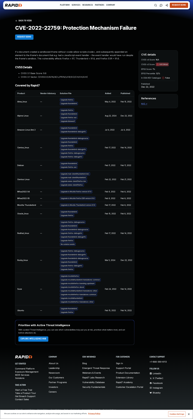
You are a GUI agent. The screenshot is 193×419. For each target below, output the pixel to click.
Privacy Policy (94, 414)
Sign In (119, 363)
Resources (87, 5)
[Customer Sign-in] (166, 5)
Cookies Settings (177, 414)
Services (76, 5)
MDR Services (22, 375)
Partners (99, 5)
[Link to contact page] (161, 5)
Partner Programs (58, 382)
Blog (84, 363)
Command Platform (25, 368)
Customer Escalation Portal (129, 387)
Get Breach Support (25, 396)
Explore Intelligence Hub (33, 339)
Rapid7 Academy (124, 382)
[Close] (189, 414)
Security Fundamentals (93, 387)
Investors (53, 387)
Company (110, 5)
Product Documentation (128, 373)
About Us (53, 363)
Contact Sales (22, 399)
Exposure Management (26, 371)
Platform (65, 5)
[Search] (155, 5)
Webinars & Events (91, 373)
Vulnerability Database (93, 382)
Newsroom (54, 373)
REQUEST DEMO (24, 37)
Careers (53, 391)
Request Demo (179, 5)
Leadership (54, 368)
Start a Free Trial (23, 390)
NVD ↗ (144, 104)
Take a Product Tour (25, 393)
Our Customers (56, 377)
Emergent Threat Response (96, 368)
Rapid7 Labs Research (93, 377)
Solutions (19, 378)
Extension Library (124, 377)
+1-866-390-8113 (158, 361)
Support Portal (123, 368)
